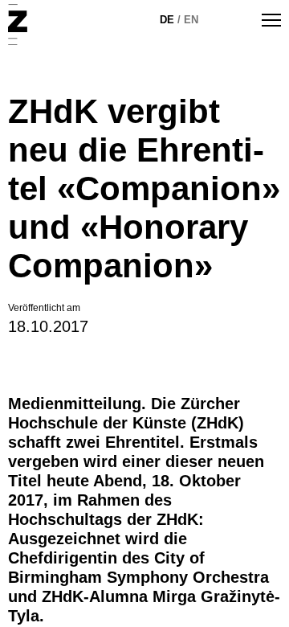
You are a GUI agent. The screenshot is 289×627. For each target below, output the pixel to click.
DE (167, 20)
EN (191, 20)
